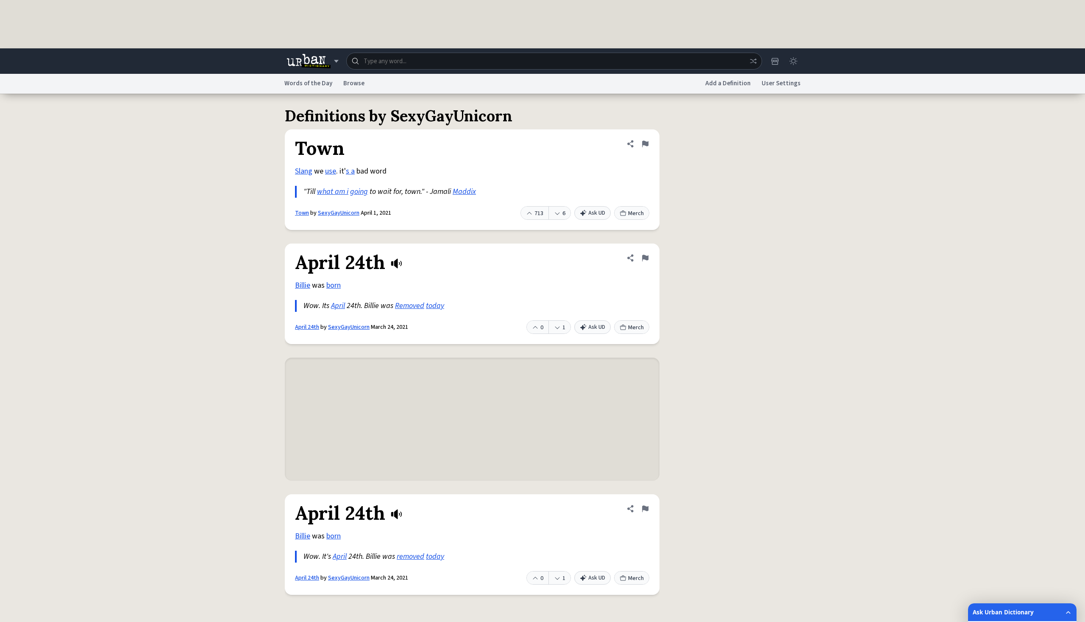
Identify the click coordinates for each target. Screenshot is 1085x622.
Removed (409, 305)
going (359, 191)
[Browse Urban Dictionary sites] (312, 61)
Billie (302, 285)
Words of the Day (308, 83)
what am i (332, 191)
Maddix (464, 191)
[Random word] (753, 61)
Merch (636, 213)
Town (302, 213)
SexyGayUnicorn (338, 213)
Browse (353, 83)
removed (410, 556)
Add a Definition (728, 83)
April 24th (307, 327)
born (333, 285)
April (338, 305)
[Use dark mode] (793, 61)
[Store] (774, 61)
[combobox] (554, 61)
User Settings (781, 83)
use (330, 171)
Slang (303, 171)
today (435, 305)
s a (350, 171)
